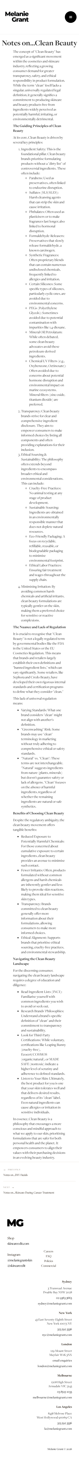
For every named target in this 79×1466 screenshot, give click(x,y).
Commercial (48, 1265)
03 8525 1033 (64, 1392)
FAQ (48, 1256)
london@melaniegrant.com (55, 1366)
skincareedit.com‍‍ (18, 1243)
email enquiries (62, 1360)
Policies (48, 1260)
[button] (71, 17)
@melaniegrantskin (19, 1260)
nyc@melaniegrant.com (57, 1335)
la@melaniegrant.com (58, 1428)
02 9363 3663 (64, 1298)
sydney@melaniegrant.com (55, 1303)
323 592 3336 (64, 1329)
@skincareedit (16, 1265)
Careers (48, 1251)
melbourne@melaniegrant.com (52, 1397)
